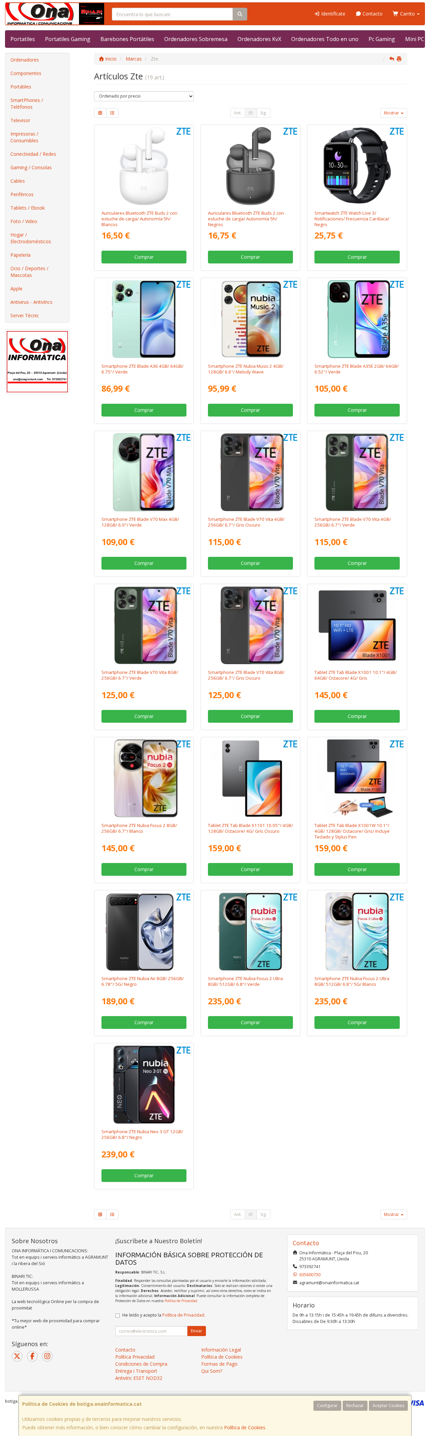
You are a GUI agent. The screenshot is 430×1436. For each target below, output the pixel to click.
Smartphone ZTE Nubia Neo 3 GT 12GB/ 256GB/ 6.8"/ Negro (142, 1134)
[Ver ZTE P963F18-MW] (250, 319)
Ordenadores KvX (259, 39)
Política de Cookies (244, 1427)
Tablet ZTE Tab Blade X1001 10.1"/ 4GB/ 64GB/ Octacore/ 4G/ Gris (355, 675)
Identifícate (332, 13)
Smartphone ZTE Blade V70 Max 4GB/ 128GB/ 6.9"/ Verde (140, 522)
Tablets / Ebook (27, 208)
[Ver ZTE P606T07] (357, 625)
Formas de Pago (219, 1364)
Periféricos (22, 194)
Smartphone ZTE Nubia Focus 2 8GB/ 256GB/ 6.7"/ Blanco (139, 828)
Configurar (327, 1405)
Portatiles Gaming (67, 39)
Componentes (25, 73)
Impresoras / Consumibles (24, 137)
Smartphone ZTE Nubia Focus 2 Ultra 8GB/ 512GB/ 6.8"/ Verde (245, 981)
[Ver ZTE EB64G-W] (143, 166)
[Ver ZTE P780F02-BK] (143, 931)
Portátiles (20, 86)
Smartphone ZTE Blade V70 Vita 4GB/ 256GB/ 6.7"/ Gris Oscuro (246, 522)
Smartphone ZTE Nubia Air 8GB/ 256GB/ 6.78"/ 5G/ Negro (142, 981)
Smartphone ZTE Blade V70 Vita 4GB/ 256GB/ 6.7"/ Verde (352, 522)
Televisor (20, 120)
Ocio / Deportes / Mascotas (29, 271)
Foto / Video (23, 221)
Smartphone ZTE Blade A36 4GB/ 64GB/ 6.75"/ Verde (142, 369)
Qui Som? (211, 1371)
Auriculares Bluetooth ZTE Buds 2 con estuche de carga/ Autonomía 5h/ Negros (246, 219)
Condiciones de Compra (141, 1364)
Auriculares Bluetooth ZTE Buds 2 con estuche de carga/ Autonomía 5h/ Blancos (139, 219)
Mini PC (414, 39)
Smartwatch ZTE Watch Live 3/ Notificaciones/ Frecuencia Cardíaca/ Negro (351, 219)
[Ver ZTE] (357, 319)
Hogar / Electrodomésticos (30, 238)
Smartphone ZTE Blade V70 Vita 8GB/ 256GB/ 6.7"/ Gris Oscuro (246, 675)
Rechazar (355, 1405)
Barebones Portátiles (127, 39)
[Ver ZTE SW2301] (357, 166)
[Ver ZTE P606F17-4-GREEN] (357, 472)
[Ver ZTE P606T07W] (357, 778)
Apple (16, 288)
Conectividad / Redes (33, 154)
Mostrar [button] (392, 113)
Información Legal (221, 1350)
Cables (17, 181)
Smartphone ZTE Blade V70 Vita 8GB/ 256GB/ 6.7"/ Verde (139, 675)
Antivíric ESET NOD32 (138, 1378)
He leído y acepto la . (163, 1315)
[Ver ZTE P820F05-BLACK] (143, 1084)
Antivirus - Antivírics (31, 302)
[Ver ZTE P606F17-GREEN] (143, 625)
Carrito (407, 13)
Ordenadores (24, 60)
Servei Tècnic (24, 315)
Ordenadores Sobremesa (195, 39)
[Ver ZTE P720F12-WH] (357, 931)
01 (251, 113)
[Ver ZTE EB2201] (250, 166)
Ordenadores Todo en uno (324, 39)
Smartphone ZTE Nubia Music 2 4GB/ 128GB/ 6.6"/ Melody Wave (246, 369)
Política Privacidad (135, 1357)
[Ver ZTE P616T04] (250, 778)
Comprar (144, 257)
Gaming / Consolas (31, 167)
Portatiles (22, 39)
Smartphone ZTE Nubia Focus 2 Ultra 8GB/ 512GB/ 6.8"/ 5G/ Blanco (351, 981)
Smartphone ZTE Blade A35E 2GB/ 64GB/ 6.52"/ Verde (356, 369)
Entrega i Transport (136, 1371)
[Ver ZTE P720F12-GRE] (250, 931)
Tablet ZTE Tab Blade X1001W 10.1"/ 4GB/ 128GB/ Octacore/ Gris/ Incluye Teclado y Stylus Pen (352, 831)
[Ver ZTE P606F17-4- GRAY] (250, 472)
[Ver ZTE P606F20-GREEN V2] (143, 319)
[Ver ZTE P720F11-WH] (143, 778)
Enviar (196, 1331)
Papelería (20, 255)
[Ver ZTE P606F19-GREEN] (143, 472)
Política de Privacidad (181, 1300)
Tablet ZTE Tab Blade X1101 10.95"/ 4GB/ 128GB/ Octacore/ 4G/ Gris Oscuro (250, 828)
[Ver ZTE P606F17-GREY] (250, 625)
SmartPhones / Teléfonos (26, 103)
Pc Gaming (382, 39)
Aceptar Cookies (388, 1405)
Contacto (372, 13)
